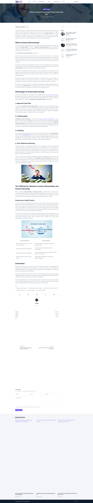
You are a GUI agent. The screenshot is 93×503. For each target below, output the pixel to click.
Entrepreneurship (41, 1)
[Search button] (77, 27)
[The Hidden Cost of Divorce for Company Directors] (63, 56)
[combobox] (68, 27)
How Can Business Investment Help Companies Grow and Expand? (71, 33)
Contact (63, 1)
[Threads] (54, 294)
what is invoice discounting (40, 290)
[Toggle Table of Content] (27, 27)
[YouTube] (77, 1)
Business (34, 1)
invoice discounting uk (31, 290)
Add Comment (18, 397)
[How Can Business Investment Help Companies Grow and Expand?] (63, 34)
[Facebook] (74, 1)
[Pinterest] (45, 294)
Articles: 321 (37, 305)
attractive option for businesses (46, 118)
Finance (49, 1)
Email (32, 394)
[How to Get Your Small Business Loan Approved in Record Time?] (63, 50)
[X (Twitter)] (37, 294)
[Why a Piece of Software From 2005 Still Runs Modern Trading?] (63, 45)
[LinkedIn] (28, 294)
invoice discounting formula (20, 290)
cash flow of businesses (52, 94)
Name (17, 394)
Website (46, 394)
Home (29, 1)
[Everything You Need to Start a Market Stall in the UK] (63, 40)
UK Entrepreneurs (56, 1)
